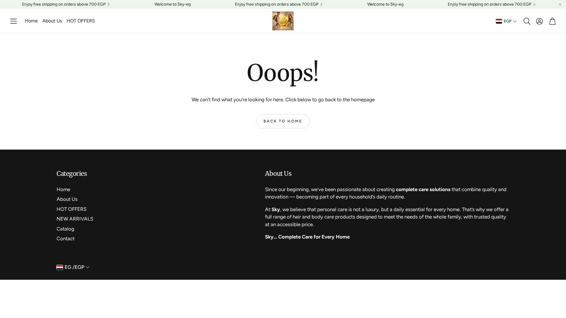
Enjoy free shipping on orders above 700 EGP (64, 4)
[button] (13, 21)
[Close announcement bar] (560, 4)
